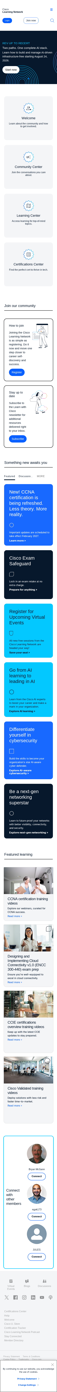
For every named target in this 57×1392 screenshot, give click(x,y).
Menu (52, 9)
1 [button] (24, 78)
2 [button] (28, 78)
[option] (28, 57)
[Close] (52, 1364)
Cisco (12, 10)
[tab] (9, 476)
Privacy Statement (26, 1378)
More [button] (41, 476)
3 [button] (33, 78)
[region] (28, 1376)
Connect (37, 1176)
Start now (11, 69)
